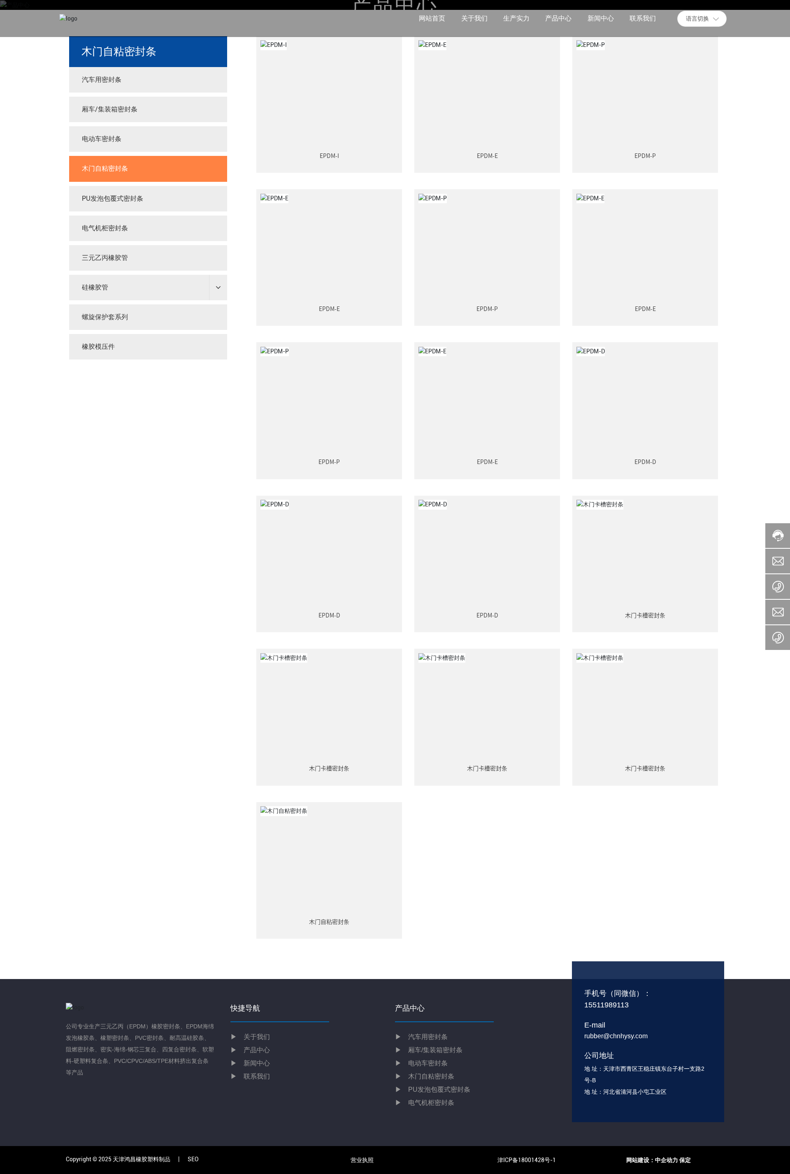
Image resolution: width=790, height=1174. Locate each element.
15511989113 (606, 1005)
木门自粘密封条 (329, 922)
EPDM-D (645, 462)
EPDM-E (487, 156)
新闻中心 (250, 1063)
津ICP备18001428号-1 (526, 1160)
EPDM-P (645, 156)
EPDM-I (329, 156)
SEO (193, 1159)
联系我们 (250, 1076)
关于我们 (250, 1036)
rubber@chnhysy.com (616, 1035)
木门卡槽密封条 (645, 615)
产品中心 (257, 1049)
